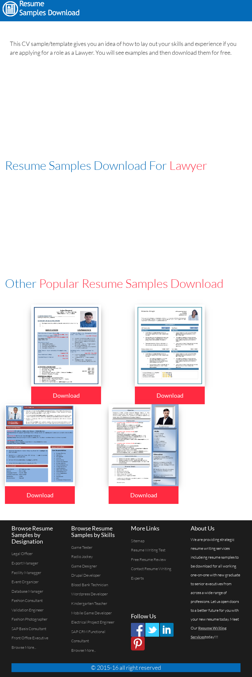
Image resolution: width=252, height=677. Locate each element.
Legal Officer (22, 553)
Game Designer (84, 566)
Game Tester (82, 547)
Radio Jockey (82, 556)
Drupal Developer (86, 575)
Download (66, 395)
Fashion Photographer (29, 619)
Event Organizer (25, 581)
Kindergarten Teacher (89, 603)
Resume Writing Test (148, 550)
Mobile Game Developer (91, 612)
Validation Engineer (27, 609)
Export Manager (24, 563)
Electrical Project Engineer (93, 622)
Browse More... (23, 647)
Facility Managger (26, 572)
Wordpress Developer (89, 593)
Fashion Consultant (27, 600)
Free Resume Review (148, 559)
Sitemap (137, 540)
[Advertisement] (165, 10)
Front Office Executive (29, 637)
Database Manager (27, 591)
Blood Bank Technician (89, 584)
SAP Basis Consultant (28, 628)
